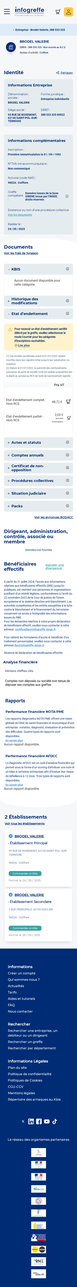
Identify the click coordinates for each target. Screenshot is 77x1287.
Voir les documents (20, 214)
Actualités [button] (16, 986)
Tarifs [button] (12, 992)
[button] (9, 12)
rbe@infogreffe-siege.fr (29, 645)
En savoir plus (14, 740)
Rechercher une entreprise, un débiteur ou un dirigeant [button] (32, 1033)
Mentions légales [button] (21, 1093)
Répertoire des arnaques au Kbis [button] (34, 1099)
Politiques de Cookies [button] (25, 1080)
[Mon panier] (58, 12)
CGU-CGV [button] (15, 1087)
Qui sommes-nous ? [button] (24, 980)
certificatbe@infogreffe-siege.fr (35, 629)
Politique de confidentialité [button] (30, 1074)
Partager (67, 73)
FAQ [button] (11, 1005)
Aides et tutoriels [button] (21, 999)
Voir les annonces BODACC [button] (53, 517)
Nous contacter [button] (20, 1011)
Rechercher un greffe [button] (25, 1042)
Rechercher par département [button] (32, 1048)
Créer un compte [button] (22, 973)
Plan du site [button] (17, 1068)
